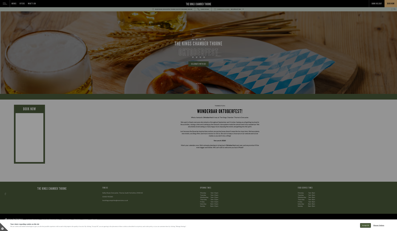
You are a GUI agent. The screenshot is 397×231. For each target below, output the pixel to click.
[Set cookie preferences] (4, 227)
